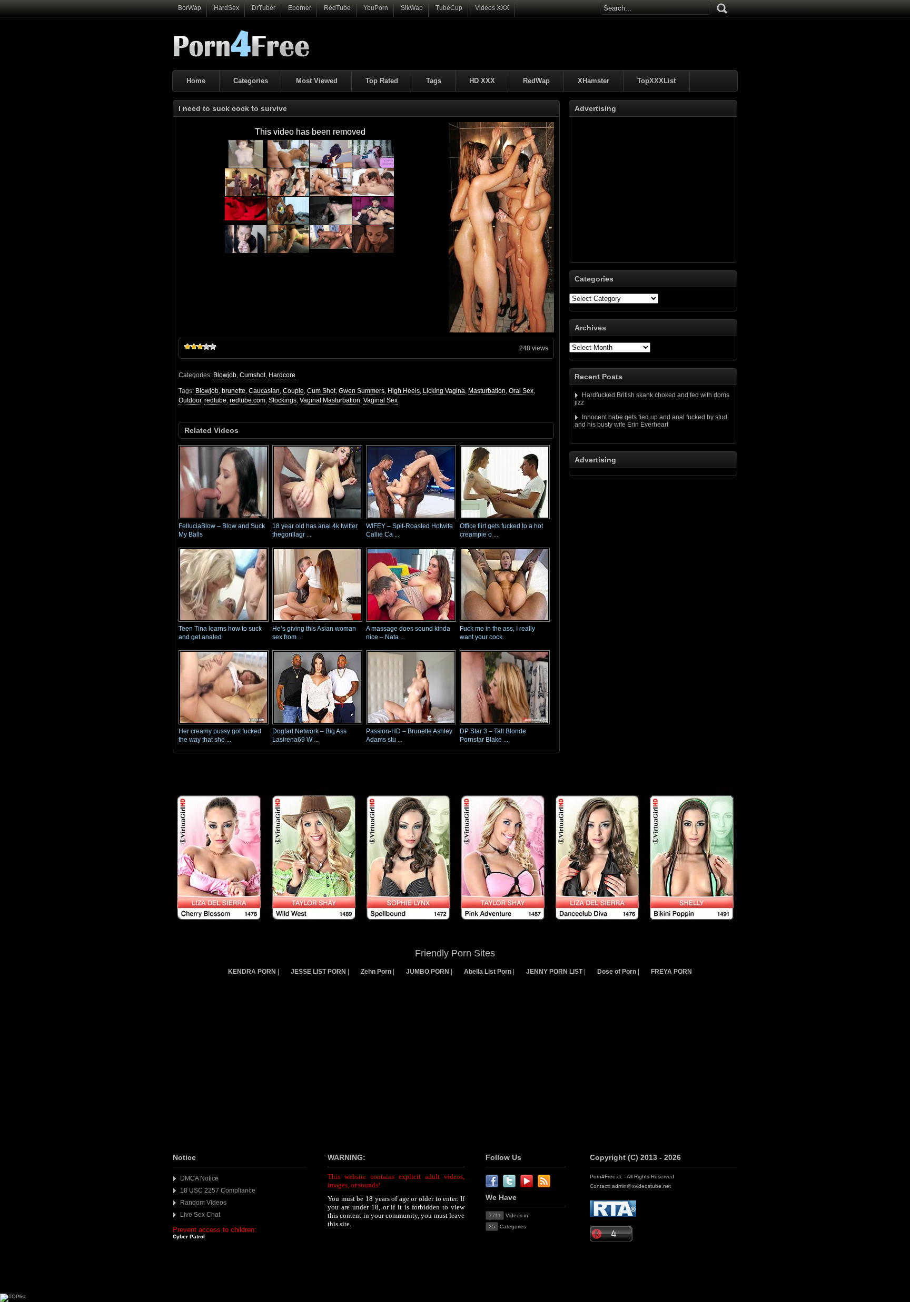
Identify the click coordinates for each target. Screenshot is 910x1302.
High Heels (404, 391)
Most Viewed (317, 81)
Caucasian (264, 391)
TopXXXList (656, 81)
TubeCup (449, 8)
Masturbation (487, 391)
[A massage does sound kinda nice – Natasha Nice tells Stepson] (411, 622)
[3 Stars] (200, 347)
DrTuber (263, 8)
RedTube (337, 8)
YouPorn (375, 8)
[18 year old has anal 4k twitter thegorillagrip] (317, 519)
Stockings (282, 400)
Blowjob (224, 375)
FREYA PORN (671, 971)
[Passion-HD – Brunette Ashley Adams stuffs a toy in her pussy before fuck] (411, 725)
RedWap (536, 81)
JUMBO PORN (427, 971)
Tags (433, 81)
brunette (233, 391)
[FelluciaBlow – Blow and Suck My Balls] (224, 519)
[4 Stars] (206, 347)
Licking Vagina (444, 391)
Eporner (299, 8)
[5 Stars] (213, 347)
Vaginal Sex (380, 400)
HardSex (226, 8)
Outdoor (190, 400)
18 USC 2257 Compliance (217, 1190)
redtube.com (247, 400)
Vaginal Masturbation (330, 400)
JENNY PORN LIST (554, 971)
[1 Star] (187, 347)
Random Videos (203, 1202)
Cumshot (252, 375)
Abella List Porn (487, 971)
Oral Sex (521, 391)
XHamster (593, 81)
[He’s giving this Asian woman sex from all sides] (317, 622)
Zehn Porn (376, 971)
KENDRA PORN (252, 971)
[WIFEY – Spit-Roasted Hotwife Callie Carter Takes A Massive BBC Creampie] (411, 519)
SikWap (412, 8)
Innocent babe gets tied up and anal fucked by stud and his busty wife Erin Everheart (651, 420)
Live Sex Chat (200, 1214)
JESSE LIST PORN (318, 971)
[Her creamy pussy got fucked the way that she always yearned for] (224, 725)
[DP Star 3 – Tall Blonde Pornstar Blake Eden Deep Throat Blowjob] (505, 725)
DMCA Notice (199, 1178)
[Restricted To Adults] (613, 1215)
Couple (293, 391)
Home (195, 81)
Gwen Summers (361, 391)
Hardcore (282, 375)
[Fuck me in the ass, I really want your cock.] (505, 622)
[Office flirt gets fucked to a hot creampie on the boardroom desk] (505, 519)
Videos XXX (492, 8)
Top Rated (381, 81)
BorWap (189, 8)
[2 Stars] (194, 347)
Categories (250, 81)
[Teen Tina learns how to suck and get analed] (224, 622)
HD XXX (482, 81)
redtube (215, 400)
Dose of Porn (616, 971)
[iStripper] (455, 926)
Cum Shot (321, 391)
